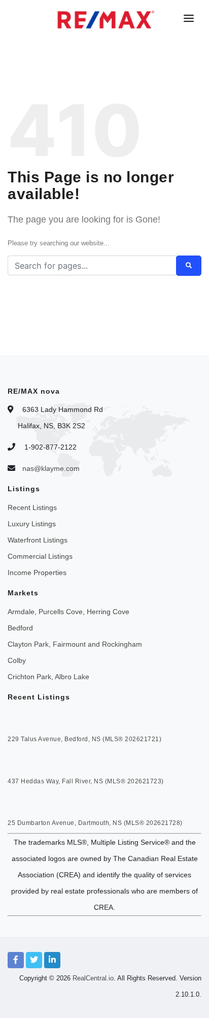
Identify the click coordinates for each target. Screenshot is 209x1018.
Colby (17, 660)
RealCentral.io (93, 978)
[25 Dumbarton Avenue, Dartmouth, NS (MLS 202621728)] (27, 803)
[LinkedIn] (52, 960)
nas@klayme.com (51, 468)
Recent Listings (32, 507)
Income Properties (37, 572)
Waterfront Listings (37, 540)
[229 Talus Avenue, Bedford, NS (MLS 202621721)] (27, 719)
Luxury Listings (32, 524)
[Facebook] (16, 960)
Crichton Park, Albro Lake (48, 677)
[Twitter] (34, 960)
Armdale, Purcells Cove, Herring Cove (68, 612)
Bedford (20, 628)
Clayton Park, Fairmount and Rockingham (75, 644)
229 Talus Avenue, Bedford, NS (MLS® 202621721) (84, 739)
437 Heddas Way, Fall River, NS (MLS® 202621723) (86, 781)
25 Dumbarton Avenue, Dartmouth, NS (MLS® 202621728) (95, 822)
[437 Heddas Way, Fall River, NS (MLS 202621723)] (27, 761)
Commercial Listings (40, 556)
